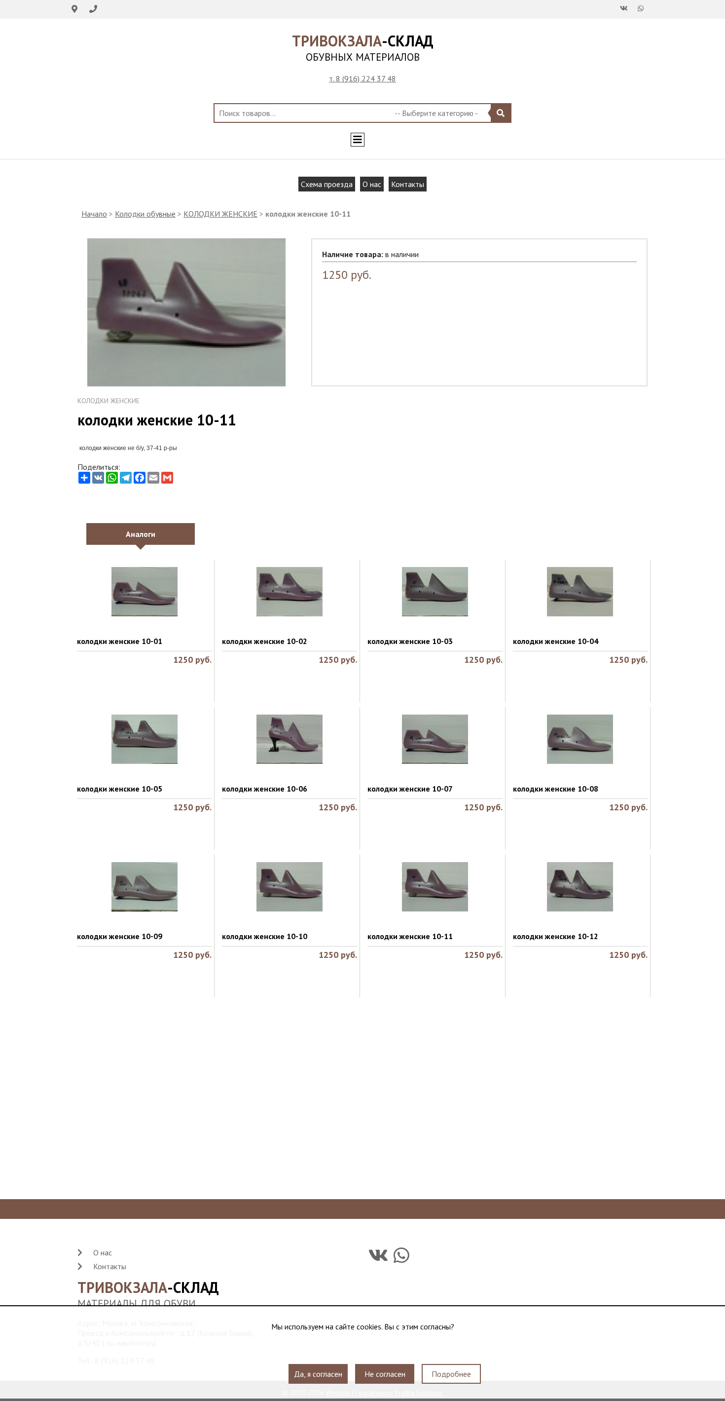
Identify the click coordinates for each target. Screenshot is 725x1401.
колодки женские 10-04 (555, 641)
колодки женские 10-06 (264, 789)
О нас (371, 184)
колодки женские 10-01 (119, 641)
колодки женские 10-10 (264, 936)
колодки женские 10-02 (264, 641)
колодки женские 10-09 (119, 936)
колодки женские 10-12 (555, 936)
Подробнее (451, 1374)
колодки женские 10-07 (410, 789)
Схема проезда (327, 184)
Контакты (407, 184)
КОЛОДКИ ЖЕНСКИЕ (220, 214)
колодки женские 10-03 (410, 641)
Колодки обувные (145, 214)
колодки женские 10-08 (555, 789)
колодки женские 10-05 (119, 789)
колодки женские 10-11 (410, 936)
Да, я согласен (318, 1374)
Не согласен (384, 1374)
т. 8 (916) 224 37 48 (362, 78)
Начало (94, 214)
